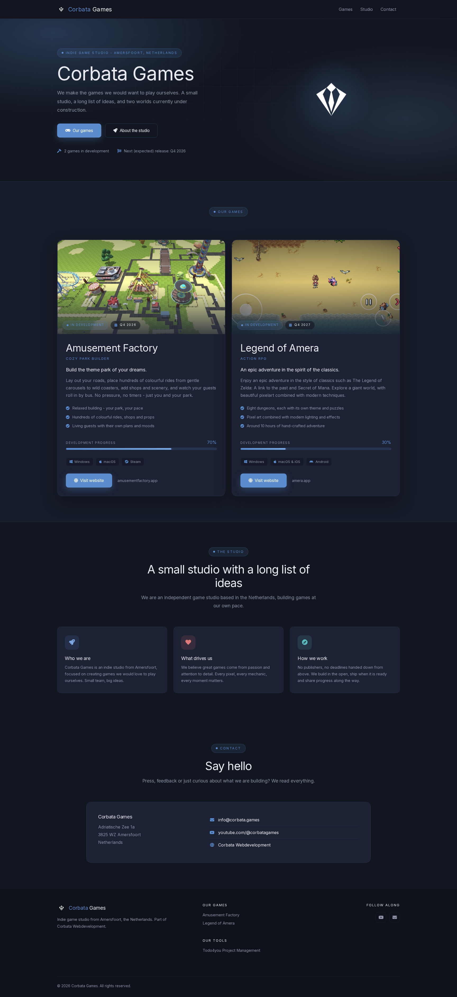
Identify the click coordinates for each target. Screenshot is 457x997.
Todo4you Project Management (231, 950)
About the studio (135, 130)
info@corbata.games (238, 819)
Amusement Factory (221, 915)
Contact (388, 9)
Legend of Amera (219, 923)
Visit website (92, 480)
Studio (366, 9)
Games (346, 9)
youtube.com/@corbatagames (248, 832)
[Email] (394, 917)
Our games (83, 130)
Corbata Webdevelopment (244, 845)
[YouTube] (381, 917)
